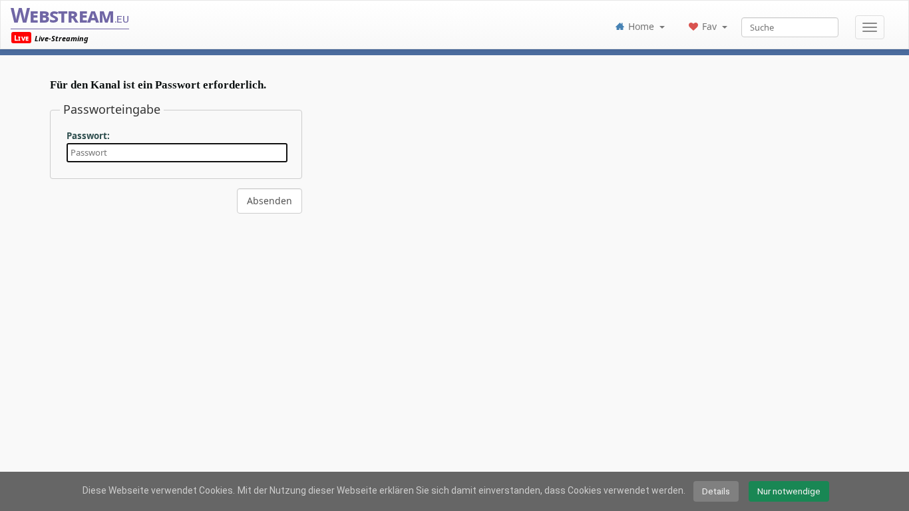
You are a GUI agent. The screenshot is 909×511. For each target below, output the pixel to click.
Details (716, 491)
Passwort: (88, 136)
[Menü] (869, 27)
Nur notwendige (788, 491)
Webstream (70, 15)
